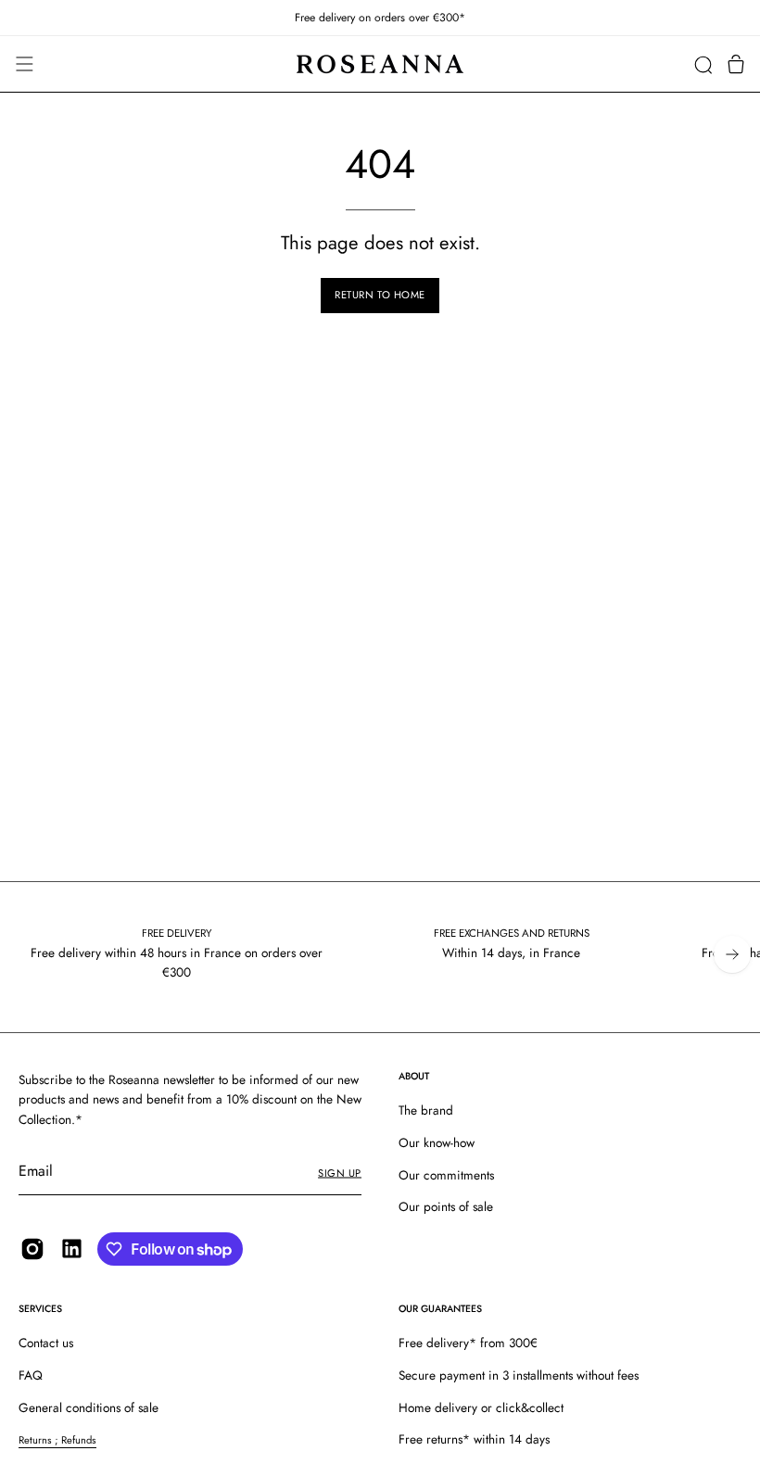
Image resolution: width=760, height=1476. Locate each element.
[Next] (732, 954)
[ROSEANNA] (380, 64)
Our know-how (437, 1142)
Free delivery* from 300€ (468, 1342)
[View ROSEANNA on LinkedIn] (71, 1248)
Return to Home (380, 294)
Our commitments (446, 1175)
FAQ (31, 1375)
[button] (703, 64)
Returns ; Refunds (57, 1439)
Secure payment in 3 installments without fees (519, 1375)
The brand (426, 1110)
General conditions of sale (88, 1407)
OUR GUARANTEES (440, 1309)
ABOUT (414, 1076)
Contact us (46, 1342)
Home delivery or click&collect (481, 1407)
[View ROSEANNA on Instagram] (32, 1249)
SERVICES (40, 1309)
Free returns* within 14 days (474, 1439)
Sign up (339, 1173)
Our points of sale (446, 1207)
